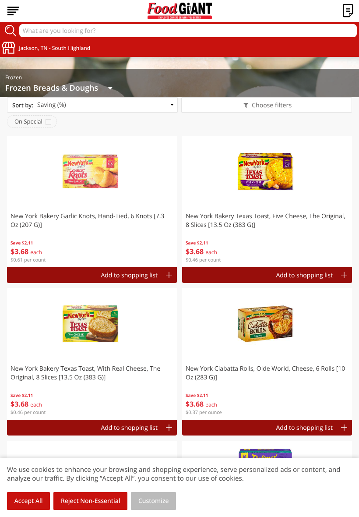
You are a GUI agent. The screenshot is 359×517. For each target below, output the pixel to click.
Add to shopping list (129, 275)
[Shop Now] (13, 11)
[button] (92, 201)
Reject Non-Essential (90, 501)
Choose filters (272, 105)
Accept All (28, 501)
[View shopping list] (348, 11)
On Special (28, 121)
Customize (153, 501)
